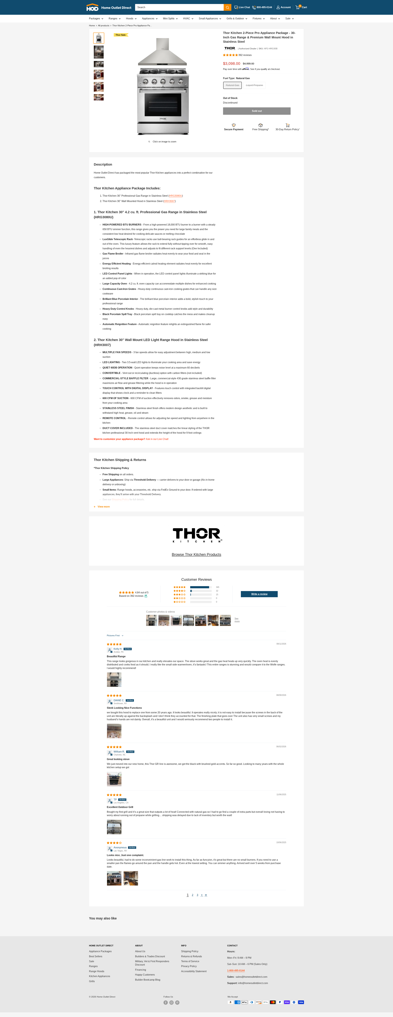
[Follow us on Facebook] (165, 1002)
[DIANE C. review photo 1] (114, 731)
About (273, 18)
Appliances (148, 18)
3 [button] (197, 895)
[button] (230, 55)
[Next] (207, 86)
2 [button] (192, 895)
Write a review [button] (259, 594)
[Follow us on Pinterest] (177, 1002)
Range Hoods (96, 971)
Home (92, 25)
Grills (92, 981)
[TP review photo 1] (114, 827)
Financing (140, 969)
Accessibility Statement (193, 971)
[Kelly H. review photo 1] (114, 679)
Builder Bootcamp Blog (147, 979)
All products (103, 25)
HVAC (186, 18)
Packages (94, 18)
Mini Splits (168, 18)
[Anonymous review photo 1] (114, 878)
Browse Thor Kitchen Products (196, 554)
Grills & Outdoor (235, 18)
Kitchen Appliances (99, 976)
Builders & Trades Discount (150, 956)
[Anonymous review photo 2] (130, 878)
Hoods (129, 18)
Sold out (257, 111)
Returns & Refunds (191, 956)
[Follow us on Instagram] (171, 1002)
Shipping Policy (120, 499)
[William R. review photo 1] (114, 779)
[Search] (227, 7)
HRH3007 (169, 201)
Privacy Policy (189, 966)
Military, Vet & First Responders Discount (152, 963)
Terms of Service (190, 961)
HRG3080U (175, 195)
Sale (287, 18)
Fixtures (257, 18)
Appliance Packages (100, 951)
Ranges (113, 18)
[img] (114, 644)
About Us (140, 951)
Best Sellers (95, 956)
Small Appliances (208, 18)
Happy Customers (145, 974)
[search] (179, 7)
